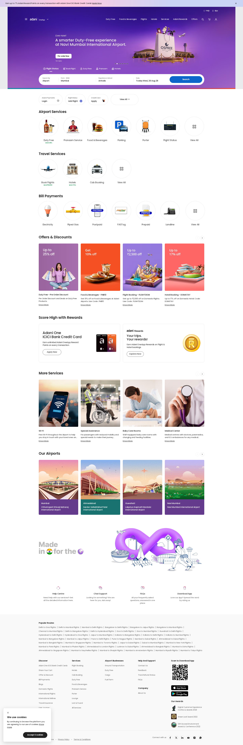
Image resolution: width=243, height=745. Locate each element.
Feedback (142, 670)
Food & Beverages (128, 19)
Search (185, 79)
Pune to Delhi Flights (100, 639)
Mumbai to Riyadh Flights (167, 650)
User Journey (44, 707)
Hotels (154, 19)
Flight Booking (77, 665)
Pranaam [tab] (103, 68)
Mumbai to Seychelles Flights (84, 650)
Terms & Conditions (82, 739)
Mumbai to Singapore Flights (78, 642)
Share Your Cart (45, 670)
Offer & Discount (46, 675)
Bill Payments (44, 679)
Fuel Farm (109, 679)
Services (165, 19)
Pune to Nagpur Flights (122, 639)
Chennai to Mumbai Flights (51, 631)
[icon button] (202, 19)
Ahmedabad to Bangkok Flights (155, 646)
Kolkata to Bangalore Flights (127, 635)
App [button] (216, 10)
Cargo (107, 675)
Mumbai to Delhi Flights (92, 627)
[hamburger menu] (26, 19)
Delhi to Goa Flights (47, 627)
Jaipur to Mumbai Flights (101, 635)
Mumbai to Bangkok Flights (51, 642)
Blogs (41, 684)
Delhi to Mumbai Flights (69, 627)
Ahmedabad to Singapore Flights (54, 650)
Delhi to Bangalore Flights (76, 631)
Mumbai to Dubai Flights (145, 639)
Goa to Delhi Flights (125, 631)
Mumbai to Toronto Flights (105, 642)
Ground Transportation (114, 665)
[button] (46, 19)
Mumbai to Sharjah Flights (111, 650)
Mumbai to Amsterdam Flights (139, 650)
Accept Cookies (35, 735)
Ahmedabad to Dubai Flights (172, 639)
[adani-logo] (37, 19)
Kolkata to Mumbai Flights (177, 635)
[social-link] (170, 737)
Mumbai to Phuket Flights (73, 646)
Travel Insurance (46, 703)
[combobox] (48, 79)
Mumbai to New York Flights (178, 642)
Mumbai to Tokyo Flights (191, 650)
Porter (74, 693)
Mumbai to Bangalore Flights (51, 639)
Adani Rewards (180, 19)
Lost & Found (77, 703)
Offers (194, 19)
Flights (144, 19)
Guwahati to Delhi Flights (170, 631)
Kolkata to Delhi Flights (153, 635)
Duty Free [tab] (87, 68)
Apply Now (97, 3)
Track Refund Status (146, 675)
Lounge (75, 698)
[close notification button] (236, 3)
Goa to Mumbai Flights (147, 631)
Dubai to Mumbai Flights (153, 642)
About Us (142, 693)
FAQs (140, 679)
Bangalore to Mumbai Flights (169, 627)
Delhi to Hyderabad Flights (102, 631)
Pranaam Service (79, 689)
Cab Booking (77, 675)
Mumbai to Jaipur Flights (78, 639)
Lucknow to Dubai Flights (128, 646)
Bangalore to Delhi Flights (116, 627)
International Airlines (47, 698)
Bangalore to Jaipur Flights (142, 627)
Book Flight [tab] (71, 68)
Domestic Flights (46, 689)
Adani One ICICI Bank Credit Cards (53, 665)
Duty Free (110, 19)
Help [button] (208, 10)
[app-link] (179, 687)
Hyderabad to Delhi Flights (50, 635)
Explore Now (135, 354)
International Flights (47, 693)
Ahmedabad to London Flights (100, 646)
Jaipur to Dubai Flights (129, 642)
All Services (76, 707)
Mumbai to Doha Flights (182, 646)
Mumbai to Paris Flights (49, 646)
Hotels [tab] (117, 68)
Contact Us (143, 665)
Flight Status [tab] (52, 68)
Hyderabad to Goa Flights (76, 635)
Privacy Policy (63, 739)
